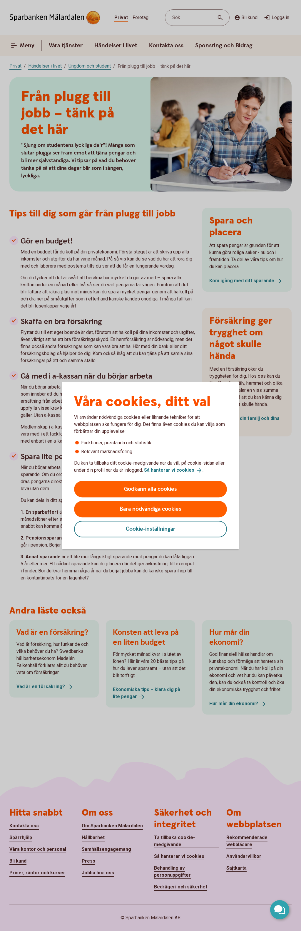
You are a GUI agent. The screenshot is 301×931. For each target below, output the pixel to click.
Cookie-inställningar (150, 528)
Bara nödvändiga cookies (150, 508)
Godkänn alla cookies (150, 489)
